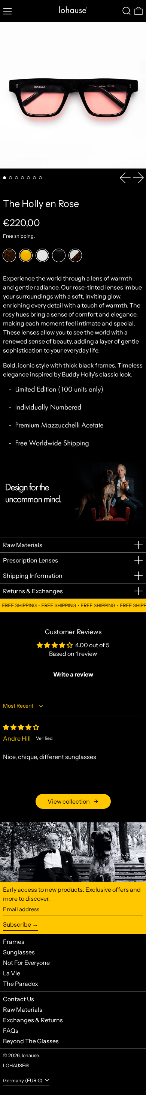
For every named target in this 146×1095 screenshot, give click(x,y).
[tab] (4, 177)
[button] (126, 10)
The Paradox (20, 983)
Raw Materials (22, 1009)
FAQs (10, 1030)
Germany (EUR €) (23, 1080)
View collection (69, 801)
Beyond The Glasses (31, 1041)
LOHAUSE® (16, 1065)
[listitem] (9, 255)
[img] (21, 727)
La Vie (11, 973)
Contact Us (18, 999)
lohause (30, 1055)
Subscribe (17, 924)
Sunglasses (19, 952)
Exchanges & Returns (33, 1020)
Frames (13, 941)
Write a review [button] (73, 674)
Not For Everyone (26, 962)
